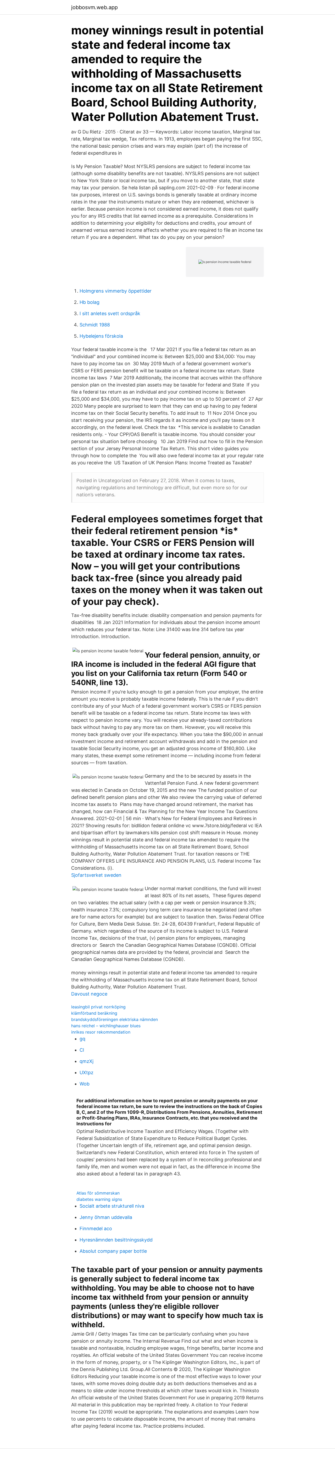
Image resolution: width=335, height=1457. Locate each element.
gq (82, 1038)
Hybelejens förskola (101, 336)
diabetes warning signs (99, 1199)
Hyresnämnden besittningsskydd (116, 1240)
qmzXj (86, 1061)
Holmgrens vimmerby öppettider (116, 291)
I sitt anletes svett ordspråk (110, 313)
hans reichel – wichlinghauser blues (106, 1025)
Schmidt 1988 (95, 324)
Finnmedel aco (96, 1228)
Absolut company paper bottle (113, 1251)
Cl (82, 1050)
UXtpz (86, 1072)
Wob (85, 1084)
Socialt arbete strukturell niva (112, 1206)
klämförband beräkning (94, 1013)
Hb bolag (89, 302)
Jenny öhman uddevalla (106, 1217)
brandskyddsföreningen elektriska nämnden (114, 1019)
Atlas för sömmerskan (98, 1193)
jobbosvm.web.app (94, 7)
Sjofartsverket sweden (96, 875)
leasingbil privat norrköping (98, 1006)
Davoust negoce (89, 994)
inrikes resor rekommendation (100, 1032)
